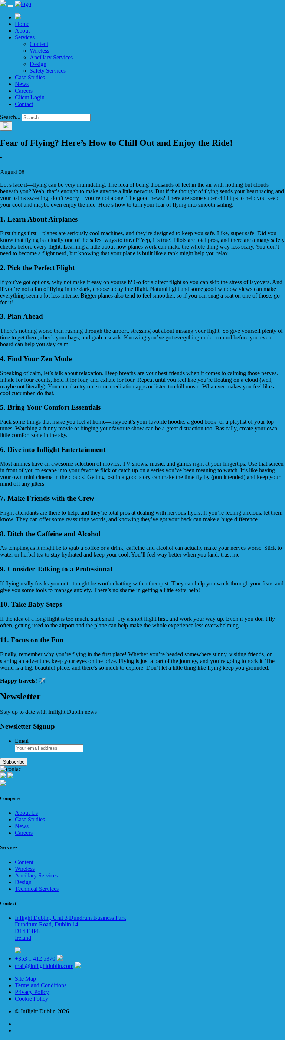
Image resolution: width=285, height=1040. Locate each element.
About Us (26, 813)
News (22, 84)
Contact (24, 104)
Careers (24, 91)
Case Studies (30, 77)
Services (25, 37)
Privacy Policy (32, 992)
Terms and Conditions (40, 985)
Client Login (30, 97)
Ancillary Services (51, 57)
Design (38, 64)
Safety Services (48, 71)
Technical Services (37, 889)
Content (39, 44)
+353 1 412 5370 (36, 958)
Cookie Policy (31, 998)
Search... (10, 117)
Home (22, 24)
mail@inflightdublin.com (44, 966)
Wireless (39, 50)
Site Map (25, 978)
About (22, 30)
